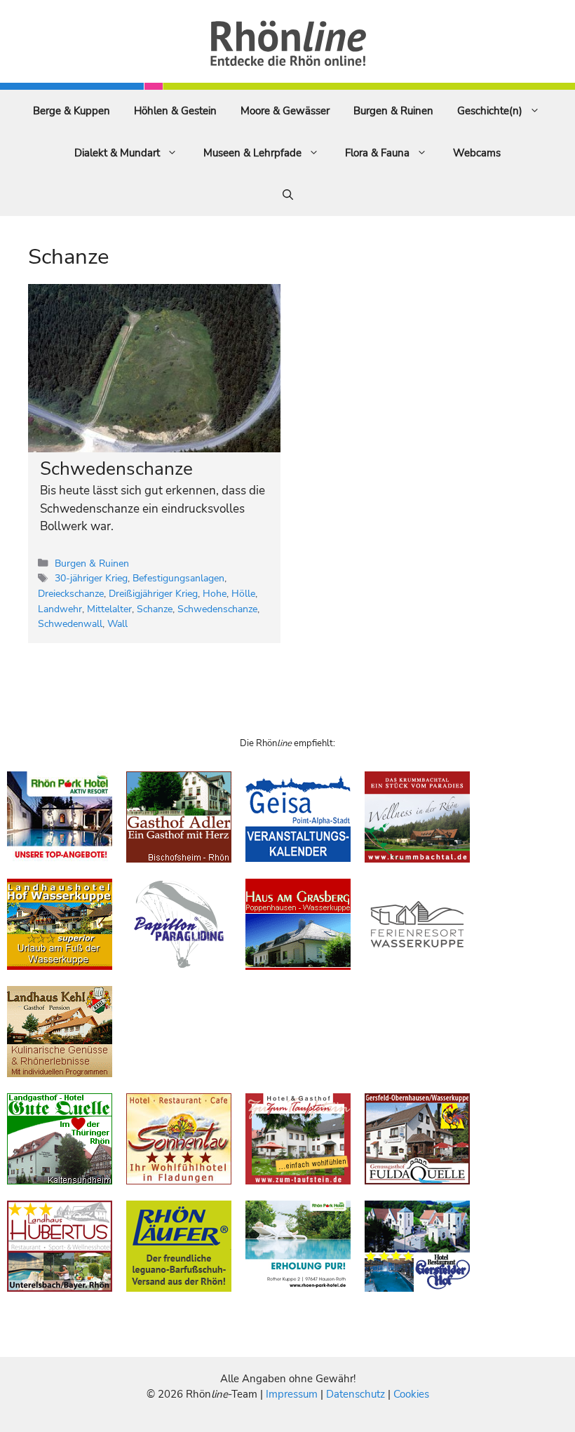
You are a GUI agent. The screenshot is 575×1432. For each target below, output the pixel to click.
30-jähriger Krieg (91, 578)
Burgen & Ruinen (393, 111)
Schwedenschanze (116, 469)
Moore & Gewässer (285, 111)
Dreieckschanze (71, 593)
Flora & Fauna (377, 153)
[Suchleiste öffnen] (288, 195)
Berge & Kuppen (71, 111)
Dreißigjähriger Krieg (153, 593)
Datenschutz (355, 1394)
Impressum (293, 1394)
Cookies (411, 1394)
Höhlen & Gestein (175, 111)
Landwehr (60, 609)
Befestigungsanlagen (178, 578)
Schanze (154, 609)
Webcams (477, 153)
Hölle (243, 593)
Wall (117, 623)
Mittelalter (109, 609)
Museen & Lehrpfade (252, 153)
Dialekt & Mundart (117, 153)
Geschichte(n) (489, 111)
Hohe (214, 593)
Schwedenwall (70, 623)
